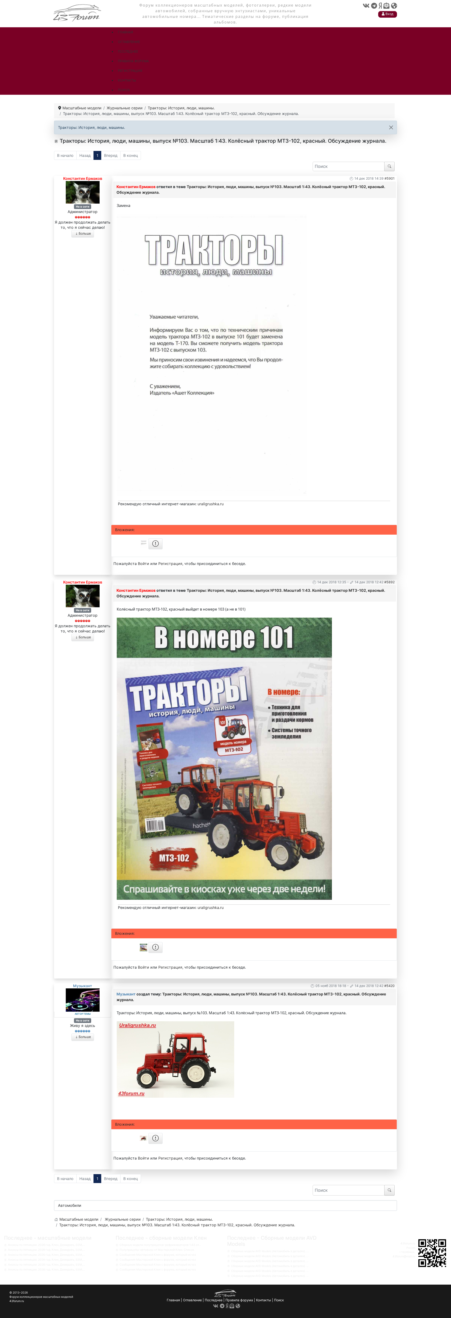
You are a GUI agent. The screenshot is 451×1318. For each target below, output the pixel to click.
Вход (389, 14)
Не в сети (82, 206)
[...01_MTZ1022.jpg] (175, 1059)
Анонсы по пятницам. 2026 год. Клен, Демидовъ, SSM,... (46, 1245)
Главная (173, 1300)
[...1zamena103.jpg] (212, 354)
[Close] (391, 127)
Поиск (279, 1300)
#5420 (389, 986)
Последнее (213, 1300)
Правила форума (239, 1300)
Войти (143, 563)
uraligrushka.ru (211, 503)
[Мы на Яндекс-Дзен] (380, 5)
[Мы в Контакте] (366, 5)
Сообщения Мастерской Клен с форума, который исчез (158, 1254)
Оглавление (192, 1300)
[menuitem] (125, 32)
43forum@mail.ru (404, 1256)
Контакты (263, 1300)
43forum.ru (407, 1243)
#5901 (390, 178)
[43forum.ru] (77, 12)
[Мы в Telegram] (374, 5)
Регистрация (170, 563)
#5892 (389, 582)
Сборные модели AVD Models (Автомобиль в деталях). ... (269, 1251)
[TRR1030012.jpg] (224, 758)
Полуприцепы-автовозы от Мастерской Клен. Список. (157, 1249)
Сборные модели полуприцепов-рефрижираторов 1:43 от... (160, 1245)
